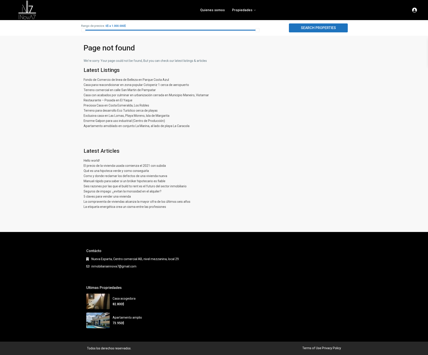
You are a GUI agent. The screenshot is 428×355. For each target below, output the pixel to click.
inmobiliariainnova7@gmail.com (113, 266)
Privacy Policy (331, 348)
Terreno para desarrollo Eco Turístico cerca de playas (121, 110)
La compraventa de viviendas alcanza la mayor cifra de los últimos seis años (137, 201)
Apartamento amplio (127, 317)
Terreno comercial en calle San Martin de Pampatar (120, 90)
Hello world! (92, 160)
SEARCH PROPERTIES (318, 28)
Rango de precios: (93, 25)
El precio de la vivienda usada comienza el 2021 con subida (125, 165)
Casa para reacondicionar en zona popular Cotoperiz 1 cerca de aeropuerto (136, 85)
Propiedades (242, 10)
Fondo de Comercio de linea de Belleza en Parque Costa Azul (126, 79)
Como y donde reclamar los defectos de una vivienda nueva (125, 176)
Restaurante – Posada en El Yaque (108, 100)
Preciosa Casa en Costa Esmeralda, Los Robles (116, 105)
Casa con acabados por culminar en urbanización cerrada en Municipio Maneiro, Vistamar (146, 95)
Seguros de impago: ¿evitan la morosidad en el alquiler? (122, 191)
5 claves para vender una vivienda (107, 196)
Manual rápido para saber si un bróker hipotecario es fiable (124, 181)
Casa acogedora (124, 298)
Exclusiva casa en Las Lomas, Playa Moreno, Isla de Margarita (126, 115)
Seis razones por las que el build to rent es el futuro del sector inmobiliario (135, 186)
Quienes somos (212, 10)
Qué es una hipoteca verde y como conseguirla (116, 171)
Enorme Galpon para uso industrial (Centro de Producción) (124, 121)
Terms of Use (311, 348)
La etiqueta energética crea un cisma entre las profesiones (125, 207)
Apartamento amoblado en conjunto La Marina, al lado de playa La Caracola (136, 126)
